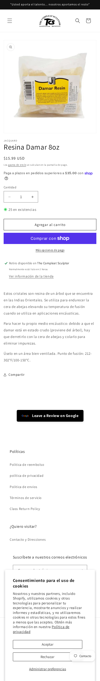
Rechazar (47, 656)
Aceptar (47, 644)
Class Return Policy (25, 509)
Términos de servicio (26, 498)
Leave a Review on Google (55, 415)
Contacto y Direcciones (28, 539)
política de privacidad (26, 475)
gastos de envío (17, 164)
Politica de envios (23, 487)
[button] (9, 20)
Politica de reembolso (27, 464)
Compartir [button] (16, 374)
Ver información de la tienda (31, 276)
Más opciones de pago (50, 250)
